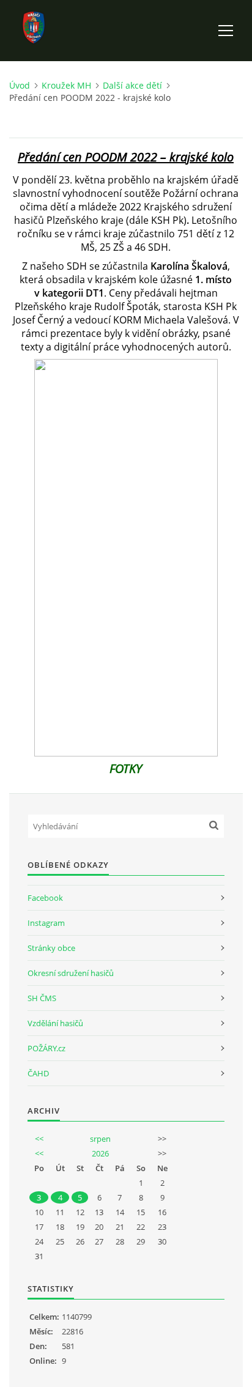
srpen (100, 1138)
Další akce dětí (132, 85)
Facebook (45, 897)
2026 (100, 1153)
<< (39, 1138)
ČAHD (38, 1073)
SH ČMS (42, 998)
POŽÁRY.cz (46, 1048)
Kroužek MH (66, 85)
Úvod (19, 85)
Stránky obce (51, 947)
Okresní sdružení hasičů (71, 972)
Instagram (46, 922)
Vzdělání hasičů (55, 1023)
